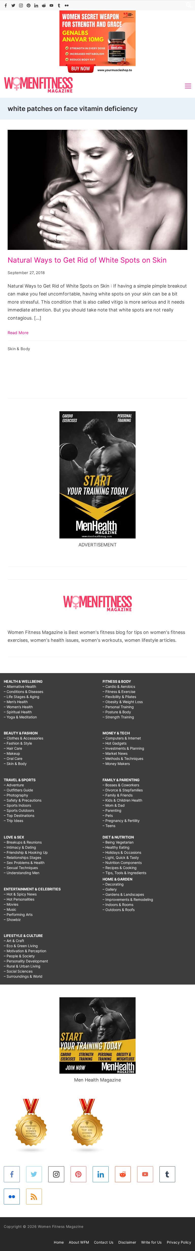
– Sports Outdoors (19, 810)
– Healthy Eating (116, 847)
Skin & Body (19, 348)
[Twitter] (13, 5)
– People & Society (19, 956)
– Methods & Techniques (123, 758)
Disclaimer (127, 1242)
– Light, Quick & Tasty (121, 857)
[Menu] (188, 86)
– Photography (16, 795)
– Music (10, 909)
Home (59, 1242)
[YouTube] (51, 5)
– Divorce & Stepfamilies (123, 790)
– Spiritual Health (18, 712)
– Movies (11, 904)
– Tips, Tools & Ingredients (124, 873)
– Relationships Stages (22, 857)
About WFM (79, 1242)
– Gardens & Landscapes (123, 894)
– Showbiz (12, 919)
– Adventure (14, 785)
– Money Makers (116, 763)
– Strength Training (118, 717)
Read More (18, 332)
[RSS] (34, 1197)
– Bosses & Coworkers (121, 785)
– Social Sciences (18, 971)
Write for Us (151, 1242)
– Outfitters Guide (18, 790)
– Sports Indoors (17, 805)
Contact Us (103, 1242)
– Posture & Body (117, 712)
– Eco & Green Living (21, 946)
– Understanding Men (21, 873)
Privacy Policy (179, 1242)
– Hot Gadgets (114, 743)
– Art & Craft (14, 941)
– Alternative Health (20, 686)
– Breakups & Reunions (23, 842)
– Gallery (110, 889)
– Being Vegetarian (118, 842)
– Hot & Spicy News (20, 894)
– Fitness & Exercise (119, 691)
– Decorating (113, 884)
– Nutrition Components (122, 862)
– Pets (108, 815)
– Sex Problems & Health (24, 862)
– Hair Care (13, 748)
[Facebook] (6, 5)
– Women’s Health (18, 707)
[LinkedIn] (36, 5)
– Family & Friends (118, 795)
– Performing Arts (18, 914)
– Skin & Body (15, 763)
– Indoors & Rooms (118, 904)
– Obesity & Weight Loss (123, 702)
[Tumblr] (59, 5)
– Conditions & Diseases (23, 691)
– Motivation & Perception (25, 951)
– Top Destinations (19, 815)
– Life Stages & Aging (21, 696)
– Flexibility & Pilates (119, 696)
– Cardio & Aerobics (119, 686)
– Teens (109, 825)
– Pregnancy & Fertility (121, 820)
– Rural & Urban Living (22, 966)
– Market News (115, 753)
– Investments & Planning (123, 748)
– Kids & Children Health (122, 800)
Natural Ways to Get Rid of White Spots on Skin (87, 260)
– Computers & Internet (122, 738)
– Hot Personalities (19, 899)
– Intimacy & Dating (20, 847)
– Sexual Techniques (21, 867)
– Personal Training (118, 707)
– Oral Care (13, 758)
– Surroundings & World (23, 976)
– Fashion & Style (18, 743)
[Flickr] (67, 5)
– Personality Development (26, 961)
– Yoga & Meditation (20, 717)
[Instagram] (21, 5)
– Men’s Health (16, 702)
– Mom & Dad (114, 805)
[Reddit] (44, 5)
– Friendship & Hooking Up (26, 852)
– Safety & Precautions (22, 800)
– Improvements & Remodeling (128, 899)
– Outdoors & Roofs (119, 909)
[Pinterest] (28, 5)
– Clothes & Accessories (23, 738)
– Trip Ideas (13, 820)
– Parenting (112, 810)
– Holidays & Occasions (122, 852)
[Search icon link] (187, 5)
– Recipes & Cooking (120, 867)
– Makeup (12, 753)
